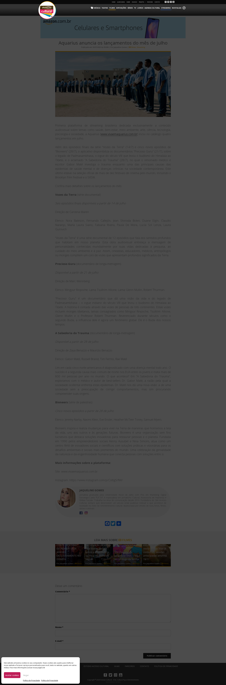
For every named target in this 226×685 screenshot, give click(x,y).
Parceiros (150, 2)
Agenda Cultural (152, 8)
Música (97, 8)
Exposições (121, 8)
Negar (26, 675)
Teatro (105, 8)
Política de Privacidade (31, 680)
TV (135, 8)
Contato (157, 2)
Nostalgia (176, 8)
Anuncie (134, 2)
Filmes (112, 8)
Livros (140, 8)
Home (113, 2)
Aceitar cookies (12, 675)
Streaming (166, 8)
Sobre (128, 2)
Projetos (141, 2)
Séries (130, 8)
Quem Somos (121, 2)
